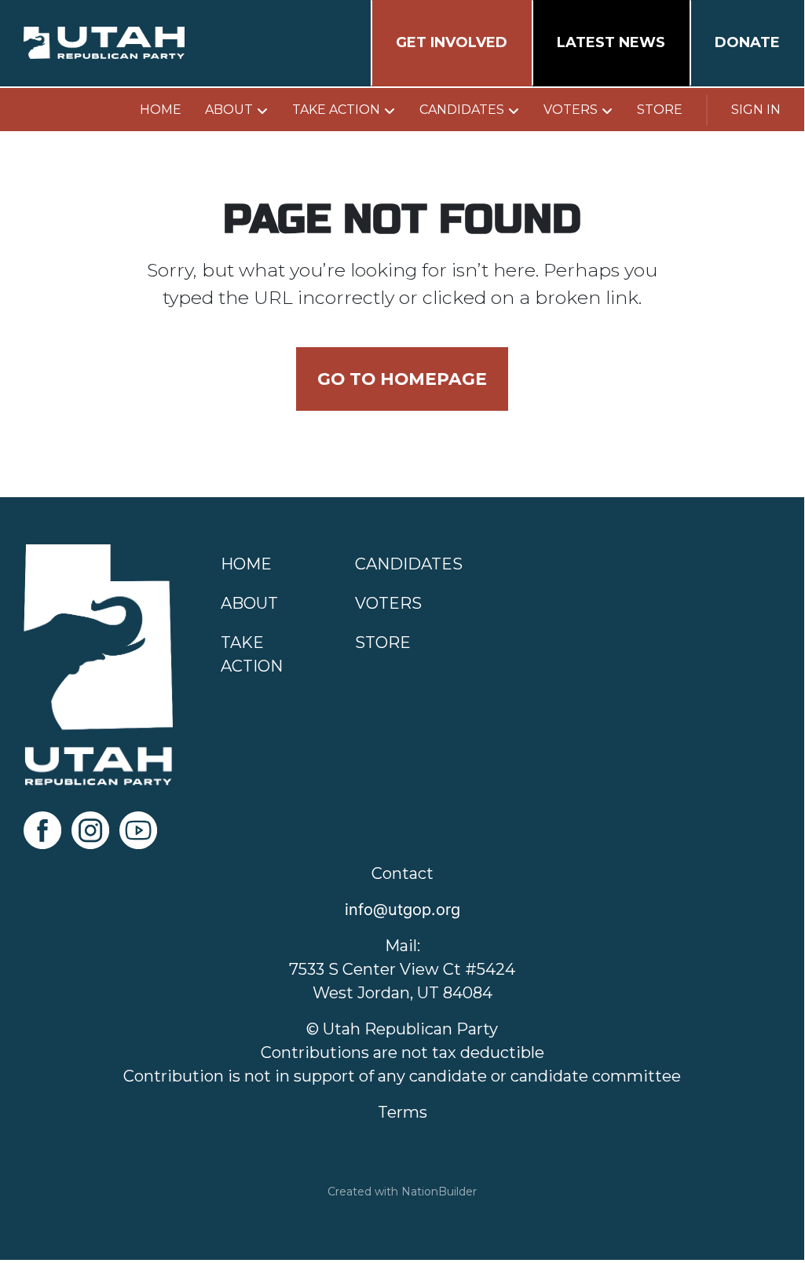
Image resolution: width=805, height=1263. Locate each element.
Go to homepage (402, 378)
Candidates (461, 109)
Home (160, 109)
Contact (402, 873)
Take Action (336, 109)
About (229, 109)
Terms (402, 1112)
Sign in (756, 109)
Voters (570, 109)
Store (659, 109)
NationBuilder (439, 1191)
